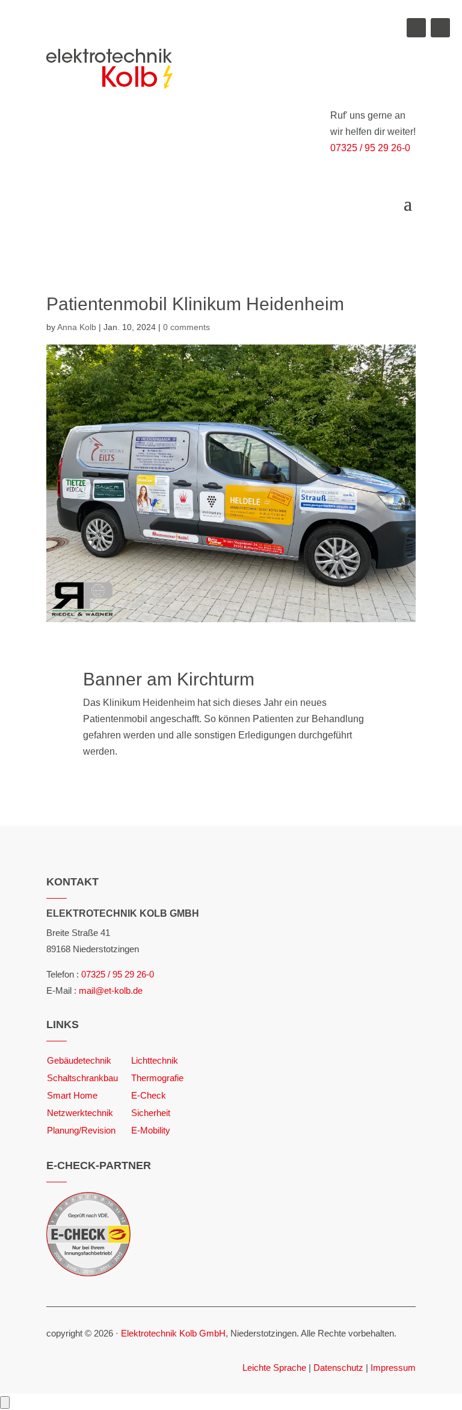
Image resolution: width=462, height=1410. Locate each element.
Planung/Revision (81, 1130)
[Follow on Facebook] (416, 27)
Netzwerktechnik (80, 1113)
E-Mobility (150, 1130)
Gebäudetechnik (79, 1060)
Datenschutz (338, 1367)
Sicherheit (150, 1113)
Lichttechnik (154, 1060)
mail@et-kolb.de (111, 990)
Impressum (393, 1367)
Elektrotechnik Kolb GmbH (173, 1333)
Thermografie (157, 1078)
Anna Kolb (76, 327)
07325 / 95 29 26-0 (370, 148)
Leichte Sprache (274, 1367)
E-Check (148, 1095)
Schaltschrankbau (82, 1078)
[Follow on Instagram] (440, 27)
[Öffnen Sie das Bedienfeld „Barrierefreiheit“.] (5, 1402)
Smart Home (72, 1095)
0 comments (186, 327)
